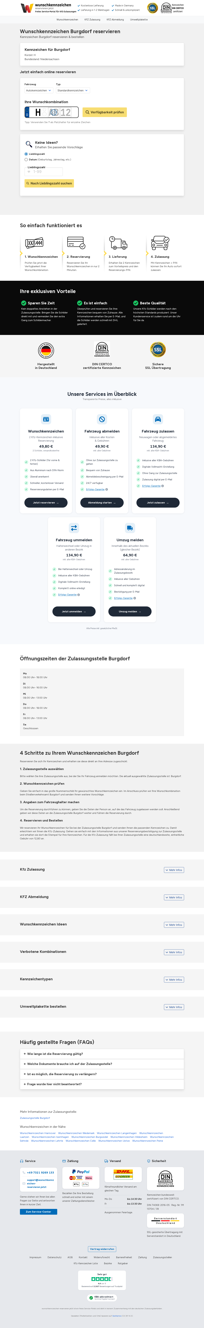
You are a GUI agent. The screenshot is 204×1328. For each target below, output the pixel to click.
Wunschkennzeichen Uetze (114, 1140)
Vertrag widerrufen (102, 1249)
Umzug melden (130, 611)
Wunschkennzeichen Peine (147, 1140)
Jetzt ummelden (74, 611)
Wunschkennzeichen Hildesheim (128, 1136)
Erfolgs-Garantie (95, 489)
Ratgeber (123, 1263)
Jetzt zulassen (158, 502)
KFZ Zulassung (92, 19)
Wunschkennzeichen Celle (81, 1140)
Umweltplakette (139, 19)
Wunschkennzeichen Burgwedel (89, 1136)
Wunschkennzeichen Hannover (38, 1133)
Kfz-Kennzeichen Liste (86, 1263)
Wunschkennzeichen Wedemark (76, 1133)
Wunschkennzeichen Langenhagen (117, 1133)
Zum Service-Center (38, 1211)
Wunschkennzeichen (67, 19)
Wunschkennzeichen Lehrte (47, 1140)
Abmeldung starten (102, 502)
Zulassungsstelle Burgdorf (35, 1117)
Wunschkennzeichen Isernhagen (50, 1136)
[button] (102, 1054)
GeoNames (116, 1316)
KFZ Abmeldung (115, 19)
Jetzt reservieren (46, 502)
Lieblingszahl (36, 167)
